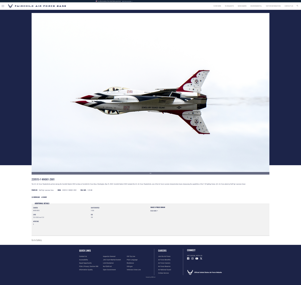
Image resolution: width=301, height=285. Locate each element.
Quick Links (85, 250)
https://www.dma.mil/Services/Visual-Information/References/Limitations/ (200, 216)
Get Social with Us (194, 256)
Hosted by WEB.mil (150, 277)
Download (36, 197)
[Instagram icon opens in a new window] (192, 258)
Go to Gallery (37, 240)
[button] (127, 1)
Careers (162, 250)
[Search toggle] (297, 6)
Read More (153, 211)
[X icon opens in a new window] (201, 258)
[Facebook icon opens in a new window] (188, 258)
